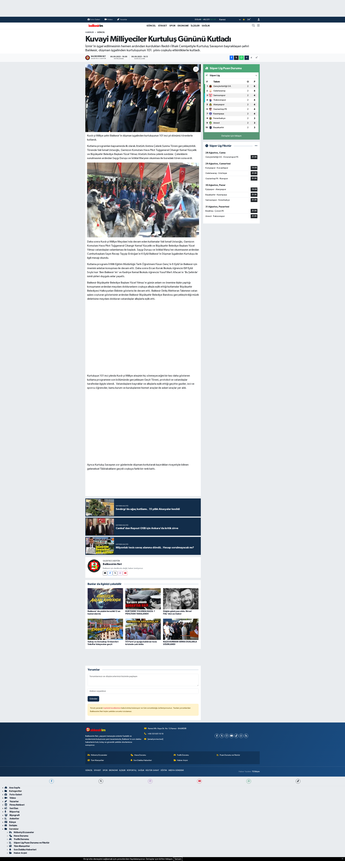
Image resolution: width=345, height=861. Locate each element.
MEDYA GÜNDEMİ (176, 770)
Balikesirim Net (112, 564)
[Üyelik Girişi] (257, 20)
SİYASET (162, 26)
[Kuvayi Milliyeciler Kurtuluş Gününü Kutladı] (143, 98)
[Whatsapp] (241, 736)
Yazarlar (123, 19)
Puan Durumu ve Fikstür (230, 755)
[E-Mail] (105, 573)
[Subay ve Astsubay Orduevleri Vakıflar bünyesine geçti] (105, 629)
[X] (222, 736)
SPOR (172, 26)
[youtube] (199, 781)
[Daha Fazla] (246, 58)
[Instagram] (120, 573)
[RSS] (246, 736)
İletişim (13, 825)
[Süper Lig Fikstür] (256, 146)
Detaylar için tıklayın (231, 136)
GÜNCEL (151, 26)
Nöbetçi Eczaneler (99, 755)
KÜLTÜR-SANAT (152, 770)
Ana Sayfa (14, 788)
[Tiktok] (236, 736)
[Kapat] (343, 859)
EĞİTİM (164, 770)
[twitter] (101, 781)
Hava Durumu (140, 755)
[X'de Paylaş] (236, 58)
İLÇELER (195, 26)
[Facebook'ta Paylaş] (231, 58)
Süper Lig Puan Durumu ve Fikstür (31, 843)
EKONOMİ (183, 26)
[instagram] (150, 781)
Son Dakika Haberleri (143, 760)
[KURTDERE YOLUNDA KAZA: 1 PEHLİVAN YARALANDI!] (143, 599)
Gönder (93, 699)
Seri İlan (13, 808)
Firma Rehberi (16, 805)
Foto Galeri (95, 19)
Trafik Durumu (183, 755)
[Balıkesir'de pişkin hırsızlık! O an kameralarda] (105, 599)
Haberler (89, 32)
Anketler (14, 818)
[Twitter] (115, 573)
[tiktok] (298, 781)
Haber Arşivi (182, 760)
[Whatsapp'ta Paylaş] (241, 58)
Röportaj (14, 812)
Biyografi (14, 815)
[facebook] (51, 781)
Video (110, 19)
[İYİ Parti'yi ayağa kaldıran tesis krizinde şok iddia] (143, 629)
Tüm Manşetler (97, 760)
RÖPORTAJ (131, 770)
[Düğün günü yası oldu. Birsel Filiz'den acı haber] (181, 599)
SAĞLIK (206, 26)
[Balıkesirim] (95, 25)
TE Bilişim (256, 772)
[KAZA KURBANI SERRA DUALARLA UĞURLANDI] (181, 629)
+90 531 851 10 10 (155, 734)
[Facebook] (110, 573)
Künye (12, 822)
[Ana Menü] (258, 26)
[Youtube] (125, 573)
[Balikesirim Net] (94, 566)
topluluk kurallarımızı (112, 708)
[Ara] (253, 26)
